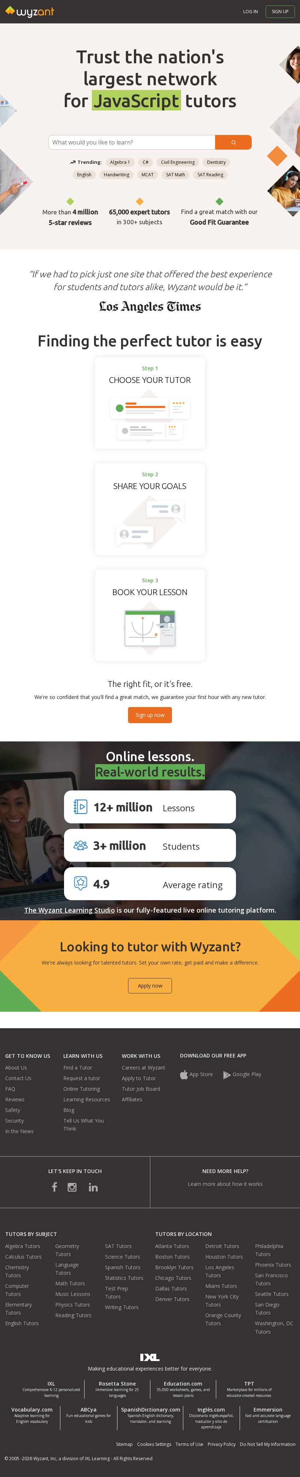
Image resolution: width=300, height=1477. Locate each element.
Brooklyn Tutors (174, 1267)
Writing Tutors (122, 1307)
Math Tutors (70, 1283)
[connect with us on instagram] (73, 1186)
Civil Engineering (178, 162)
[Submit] (233, 142)
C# (146, 162)
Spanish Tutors (122, 1267)
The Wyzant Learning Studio (69, 910)
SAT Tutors (118, 1246)
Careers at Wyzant (143, 1067)
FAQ (10, 1088)
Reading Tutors (73, 1315)
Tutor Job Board (141, 1088)
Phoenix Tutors (273, 1264)
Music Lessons (72, 1293)
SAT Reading (210, 175)
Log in (250, 11)
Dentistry (216, 162)
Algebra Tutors (22, 1246)
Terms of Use (189, 1444)
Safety (12, 1109)
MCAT (148, 175)
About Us (16, 1067)
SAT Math (175, 175)
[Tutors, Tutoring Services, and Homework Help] (31, 3)
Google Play (247, 1074)
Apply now (150, 985)
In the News (19, 1131)
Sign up (280, 11)
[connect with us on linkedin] (88, 1186)
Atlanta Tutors (172, 1246)
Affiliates (132, 1099)
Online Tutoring (81, 1088)
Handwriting (116, 175)
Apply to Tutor (139, 1078)
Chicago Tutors (173, 1277)
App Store (201, 1074)
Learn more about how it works (225, 1183)
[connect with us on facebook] (60, 1186)
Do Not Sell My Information (268, 1444)
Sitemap (124, 1444)
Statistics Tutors (124, 1277)
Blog (68, 1109)
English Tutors (22, 1323)
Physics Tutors (72, 1304)
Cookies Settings (154, 1444)
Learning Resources (86, 1099)
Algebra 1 (120, 162)
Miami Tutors (221, 1285)
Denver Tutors (172, 1299)
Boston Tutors (172, 1256)
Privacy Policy (222, 1444)
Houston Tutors (224, 1256)
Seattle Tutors (272, 1293)
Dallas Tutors (171, 1288)
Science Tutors (122, 1256)
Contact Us (18, 1078)
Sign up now (150, 714)
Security (14, 1120)
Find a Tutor (77, 1067)
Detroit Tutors (222, 1246)
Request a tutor (81, 1078)
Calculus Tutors (23, 1256)
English (84, 175)
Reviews (15, 1099)
